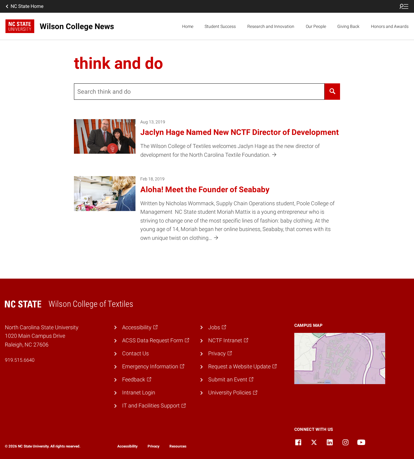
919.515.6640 (20, 360)
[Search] (332, 91)
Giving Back (348, 26)
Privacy (153, 446)
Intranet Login (138, 393)
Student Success (220, 26)
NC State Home (27, 6)
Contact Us (135, 353)
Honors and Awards (390, 26)
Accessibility (127, 446)
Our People (316, 26)
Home (187, 26)
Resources (177, 446)
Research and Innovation (270, 26)
